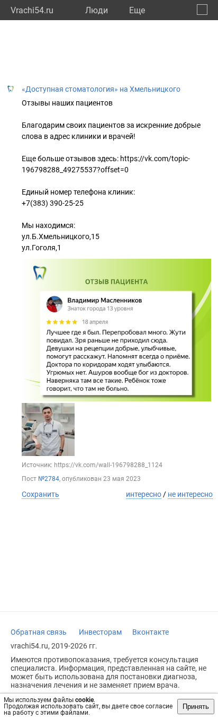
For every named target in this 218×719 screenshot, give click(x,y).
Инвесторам (100, 632)
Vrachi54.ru (32, 10)
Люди (96, 10)
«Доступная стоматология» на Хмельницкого (101, 89)
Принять (196, 707)
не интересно (190, 494)
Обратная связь (39, 632)
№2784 (48, 479)
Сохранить (40, 494)
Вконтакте (150, 632)
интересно (143, 494)
